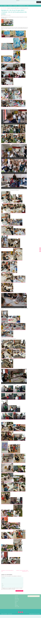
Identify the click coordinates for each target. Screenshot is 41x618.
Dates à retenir (17, 598)
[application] (14, 116)
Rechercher (17, 0)
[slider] (13, 123)
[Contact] (40, 251)
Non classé (16, 601)
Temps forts (16, 605)
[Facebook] (40, 248)
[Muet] (24, 123)
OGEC (16, 602)
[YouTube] (40, 249)
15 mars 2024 (8, 15)
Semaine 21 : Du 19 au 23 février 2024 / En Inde (7, 571)
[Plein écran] (25, 123)
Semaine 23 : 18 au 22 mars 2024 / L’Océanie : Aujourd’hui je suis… (22, 571)
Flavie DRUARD (4, 15)
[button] (14, 116)
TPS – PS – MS (17, 606)
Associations (16, 595)
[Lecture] (2, 123)
